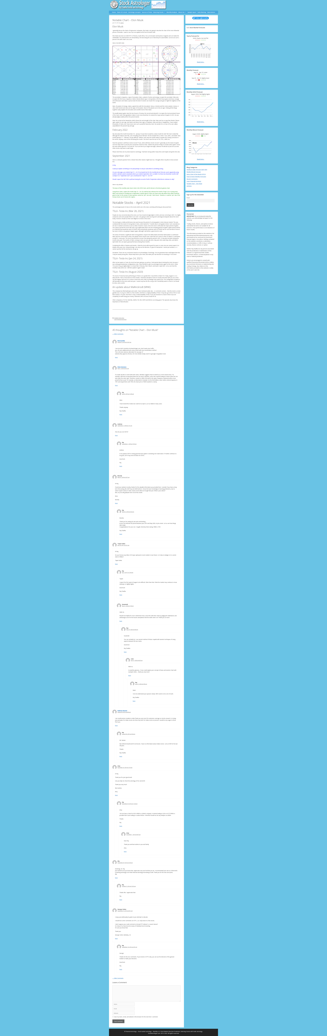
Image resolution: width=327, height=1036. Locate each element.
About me (181, 12)
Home (114, 12)
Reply (116, 357)
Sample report (192, 12)
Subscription (211, 12)
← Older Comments (117, 334)
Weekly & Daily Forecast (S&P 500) (197, 169)
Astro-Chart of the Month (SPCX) (196, 174)
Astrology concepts (134, 12)
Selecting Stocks (158, 12)
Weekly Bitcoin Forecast (194, 172)
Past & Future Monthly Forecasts (196, 176)
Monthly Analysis (172, 12)
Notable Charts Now (119, 318)
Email (188, 198)
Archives (189, 186)
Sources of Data (147, 12)
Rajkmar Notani (122, 710)
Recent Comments (192, 179)
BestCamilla (121, 340)
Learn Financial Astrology (120, 319)
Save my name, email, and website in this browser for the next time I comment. (136, 1017)
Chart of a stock (122, 12)
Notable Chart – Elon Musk (194, 183)
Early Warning (202, 12)
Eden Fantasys (122, 367)
